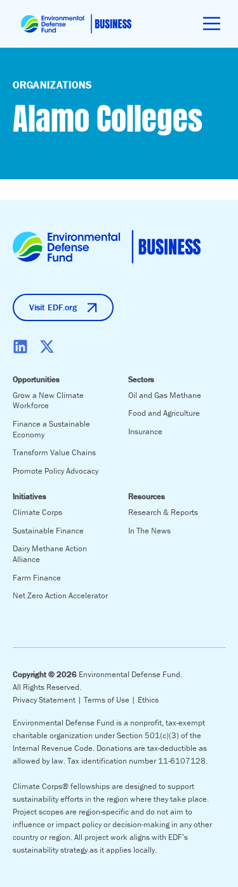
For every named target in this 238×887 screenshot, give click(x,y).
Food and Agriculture (164, 413)
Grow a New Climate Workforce (48, 400)
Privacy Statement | (48, 699)
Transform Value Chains (54, 452)
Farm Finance (37, 577)
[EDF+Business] (76, 24)
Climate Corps (37, 512)
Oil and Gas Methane (164, 395)
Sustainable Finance (48, 530)
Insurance (145, 431)
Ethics (148, 699)
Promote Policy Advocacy (55, 470)
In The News (149, 530)
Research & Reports (163, 512)
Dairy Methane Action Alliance (50, 554)
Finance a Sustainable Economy (51, 429)
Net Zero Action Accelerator (60, 595)
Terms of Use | (111, 699)
